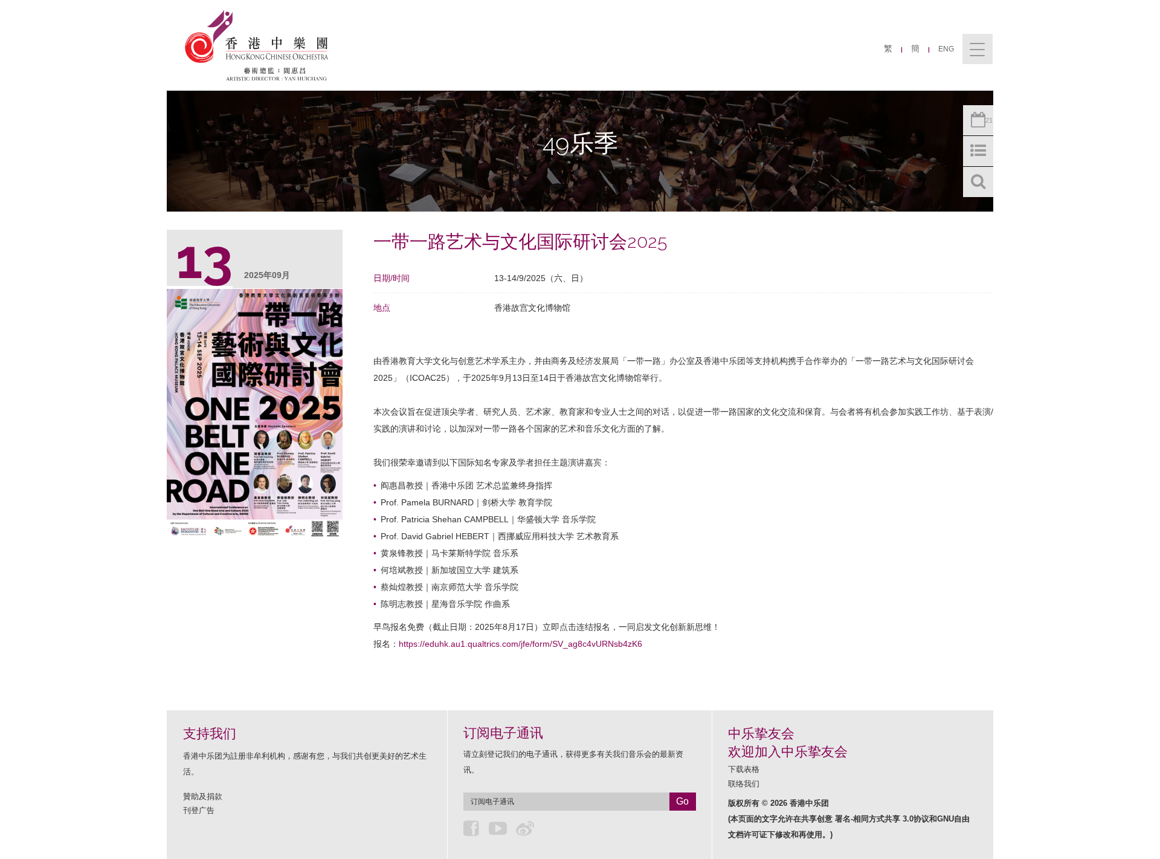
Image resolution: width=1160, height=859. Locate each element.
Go (682, 801)
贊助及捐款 (202, 796)
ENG (946, 49)
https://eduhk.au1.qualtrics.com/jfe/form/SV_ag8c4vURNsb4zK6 (520, 644)
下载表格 (743, 769)
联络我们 (743, 783)
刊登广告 (198, 810)
